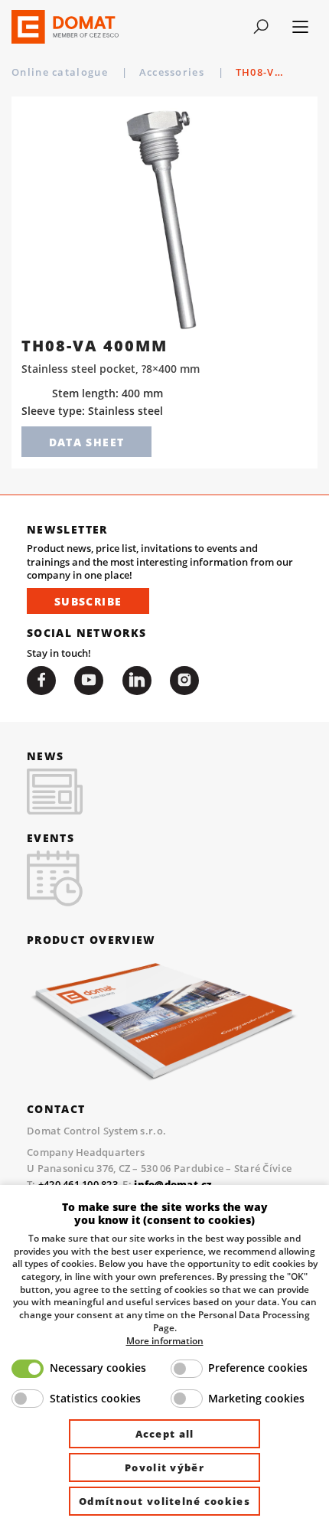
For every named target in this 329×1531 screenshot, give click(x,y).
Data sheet (87, 442)
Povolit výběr (164, 1467)
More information (165, 1340)
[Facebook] (41, 680)
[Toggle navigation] (260, 27)
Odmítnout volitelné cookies (164, 1501)
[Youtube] (88, 680)
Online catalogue (61, 72)
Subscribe (88, 601)
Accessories (173, 72)
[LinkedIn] (136, 680)
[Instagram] (184, 680)
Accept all (164, 1434)
